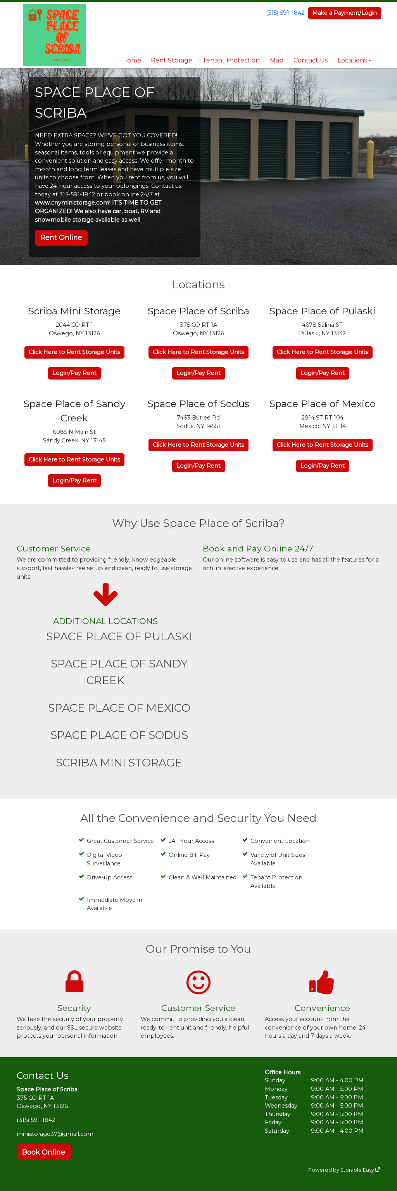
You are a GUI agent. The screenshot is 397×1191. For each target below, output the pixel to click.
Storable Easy (357, 1170)
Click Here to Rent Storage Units (74, 351)
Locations (352, 60)
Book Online (43, 1152)
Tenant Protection (231, 60)
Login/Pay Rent (74, 372)
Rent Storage (171, 60)
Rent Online (61, 237)
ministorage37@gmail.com (55, 1133)
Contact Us (310, 60)
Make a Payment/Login (344, 12)
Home (131, 60)
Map (276, 60)
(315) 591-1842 (285, 12)
